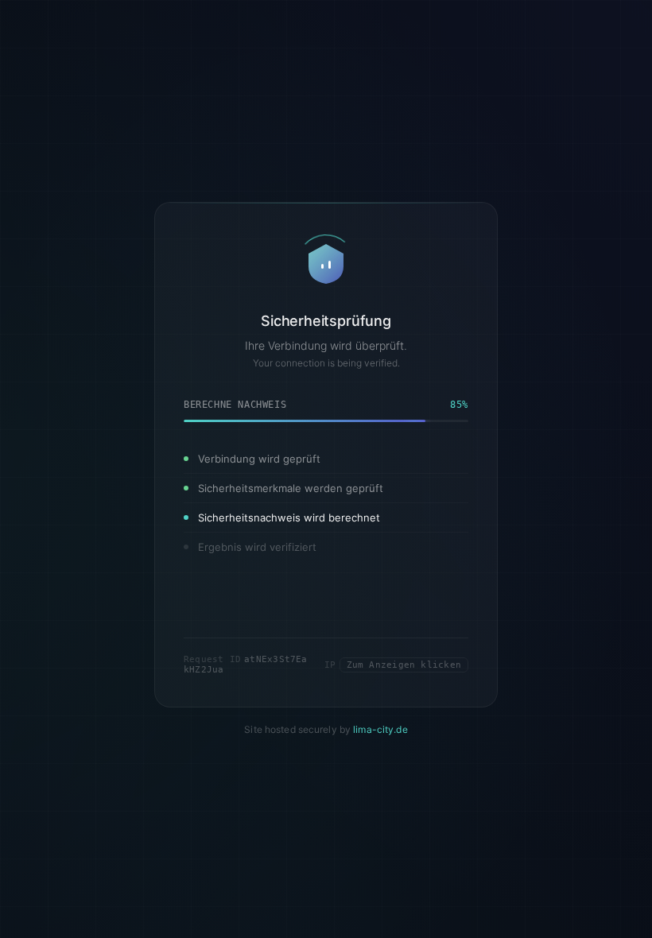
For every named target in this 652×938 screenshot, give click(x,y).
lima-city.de (380, 730)
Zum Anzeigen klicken (404, 665)
